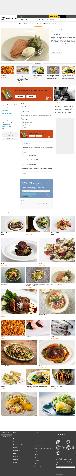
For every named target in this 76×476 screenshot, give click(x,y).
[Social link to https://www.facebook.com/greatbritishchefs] (56, 434)
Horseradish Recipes (64, 50)
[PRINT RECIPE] (14, 104)
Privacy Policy (37, 463)
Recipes (14, 438)
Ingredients (15, 447)
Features (15, 453)
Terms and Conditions (38, 466)
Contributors (36, 460)
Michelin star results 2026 (18, 444)
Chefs (14, 441)
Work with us (36, 438)
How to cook (15, 456)
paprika (7, 120)
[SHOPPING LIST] (17, 104)
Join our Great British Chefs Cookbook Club (42, 448)
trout (66, 37)
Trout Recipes (55, 50)
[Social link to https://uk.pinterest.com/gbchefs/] (58, 434)
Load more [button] (37, 423)
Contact (35, 435)
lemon (3, 118)
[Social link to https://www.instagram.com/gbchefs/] (60, 434)
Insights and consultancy (39, 442)
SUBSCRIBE (29, 194)
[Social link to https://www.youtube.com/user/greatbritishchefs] (62, 434)
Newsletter (15, 462)
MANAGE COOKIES (6, 436)
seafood (70, 40)
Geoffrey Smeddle (38, 26)
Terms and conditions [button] (25, 196)
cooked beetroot (5, 124)
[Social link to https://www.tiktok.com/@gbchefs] (64, 434)
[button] (21, 19)
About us (36, 454)
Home (14, 435)
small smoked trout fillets (7, 113)
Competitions (15, 459)
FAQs (35, 451)
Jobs (35, 457)
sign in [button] (25, 203)
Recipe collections (16, 450)
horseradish (56, 37)
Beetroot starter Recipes (57, 52)
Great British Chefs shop (39, 445)
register (29, 203)
